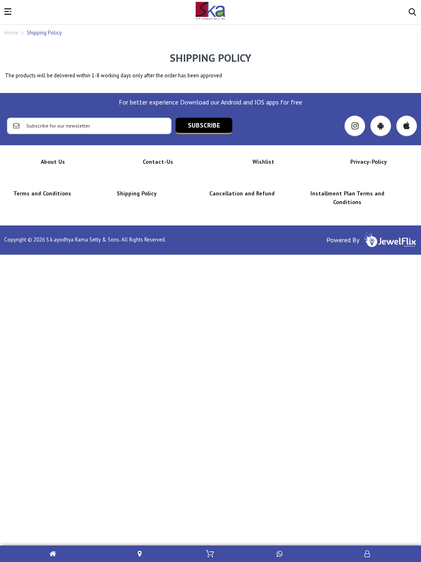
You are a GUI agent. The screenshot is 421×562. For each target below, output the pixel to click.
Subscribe (204, 125)
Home (11, 32)
